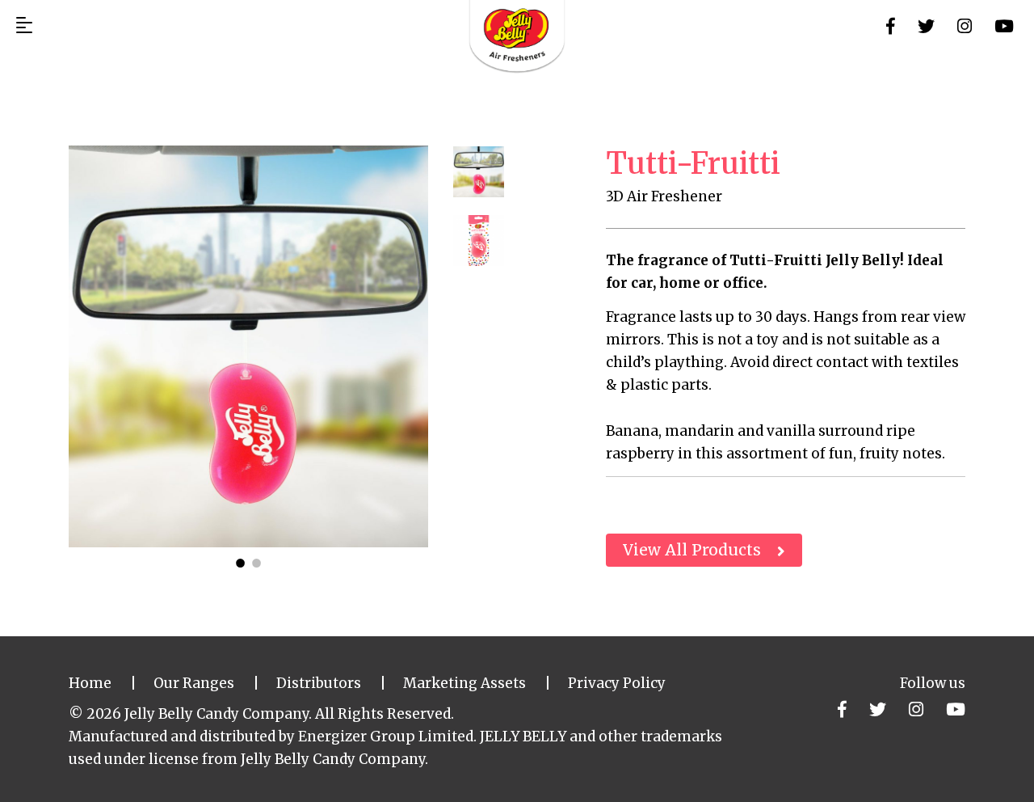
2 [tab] (257, 559)
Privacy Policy (617, 683)
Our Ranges (193, 683)
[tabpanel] (248, 346)
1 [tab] (241, 559)
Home (90, 683)
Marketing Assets (464, 683)
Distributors (318, 683)
